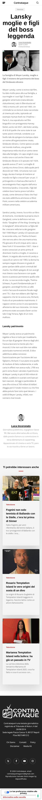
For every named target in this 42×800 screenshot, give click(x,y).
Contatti (22, 742)
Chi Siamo (11, 742)
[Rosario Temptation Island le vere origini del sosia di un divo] (21, 582)
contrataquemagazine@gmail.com (20, 774)
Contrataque (21, 2)
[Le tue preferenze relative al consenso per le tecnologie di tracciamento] (38, 796)
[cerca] (36, 2)
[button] (4, 3)
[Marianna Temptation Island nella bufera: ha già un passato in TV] (21, 651)
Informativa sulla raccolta (14, 797)
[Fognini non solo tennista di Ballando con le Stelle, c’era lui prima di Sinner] (21, 511)
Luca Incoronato (25, 42)
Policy (32, 742)
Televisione (20, 9)
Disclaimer (14, 746)
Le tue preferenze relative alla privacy (23, 792)
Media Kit (27, 746)
